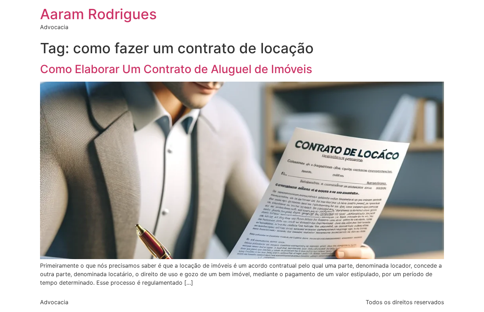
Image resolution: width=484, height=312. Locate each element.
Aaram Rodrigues (98, 14)
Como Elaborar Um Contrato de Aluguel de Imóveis (176, 69)
